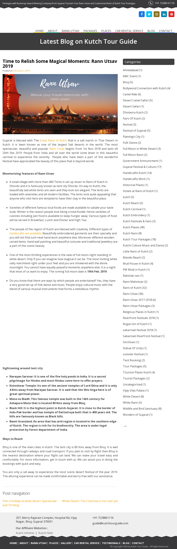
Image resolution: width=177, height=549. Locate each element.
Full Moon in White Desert (140, 149)
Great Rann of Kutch (53, 140)
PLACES (53, 543)
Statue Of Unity (133, 348)
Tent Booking (132, 360)
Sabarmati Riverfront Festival (142, 336)
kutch (126, 197)
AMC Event (130, 76)
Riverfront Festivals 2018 (139, 318)
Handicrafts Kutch (134, 173)
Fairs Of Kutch (132, 118)
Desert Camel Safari (136, 100)
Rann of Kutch (132, 288)
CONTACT (138, 543)
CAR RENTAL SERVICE (86, 543)
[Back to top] (170, 539)
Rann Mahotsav (133, 282)
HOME (13, 543)
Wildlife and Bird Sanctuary (140, 408)
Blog (151, 31)
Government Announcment (140, 161)
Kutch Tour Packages (137, 239)
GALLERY (66, 543)
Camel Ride (130, 94)
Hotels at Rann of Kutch (138, 191)
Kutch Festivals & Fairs (137, 221)
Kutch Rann (130, 233)
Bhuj (126, 82)
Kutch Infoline (25, 533)
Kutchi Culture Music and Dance (143, 245)
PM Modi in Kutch (134, 269)
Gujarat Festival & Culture (139, 167)
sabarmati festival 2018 (138, 330)
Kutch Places (131, 227)
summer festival (133, 354)
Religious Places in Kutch (139, 312)
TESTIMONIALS (111, 543)
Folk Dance (130, 143)
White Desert (131, 396)
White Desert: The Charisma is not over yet (90, 501)
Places (106, 31)
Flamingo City (131, 137)
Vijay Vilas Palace (134, 390)
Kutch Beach (131, 203)
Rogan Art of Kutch (135, 324)
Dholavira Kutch (133, 112)
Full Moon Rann (133, 155)
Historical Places (133, 185)
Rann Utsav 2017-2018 (137, 300)
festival (127, 124)
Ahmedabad (130, 70)
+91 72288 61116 (164, 3)
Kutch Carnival (132, 209)
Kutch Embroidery (134, 215)
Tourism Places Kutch (137, 372)
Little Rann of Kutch (135, 251)
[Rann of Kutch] (20, 19)
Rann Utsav (70, 31)
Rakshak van (131, 276)
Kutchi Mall (45, 533)
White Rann (130, 402)
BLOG (126, 543)
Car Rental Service (129, 31)
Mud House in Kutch (136, 263)
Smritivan (129, 342)
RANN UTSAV (39, 543)
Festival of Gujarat (134, 130)
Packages (90, 31)
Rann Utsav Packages (137, 306)
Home (39, 31)
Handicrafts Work (134, 179)
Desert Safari (131, 106)
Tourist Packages (134, 378)
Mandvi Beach (132, 257)
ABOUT (24, 543)
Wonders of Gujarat (135, 415)
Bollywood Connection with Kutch (144, 88)
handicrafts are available (25, 233)
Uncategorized (132, 384)
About (53, 31)
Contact (165, 31)
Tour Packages (132, 366)
